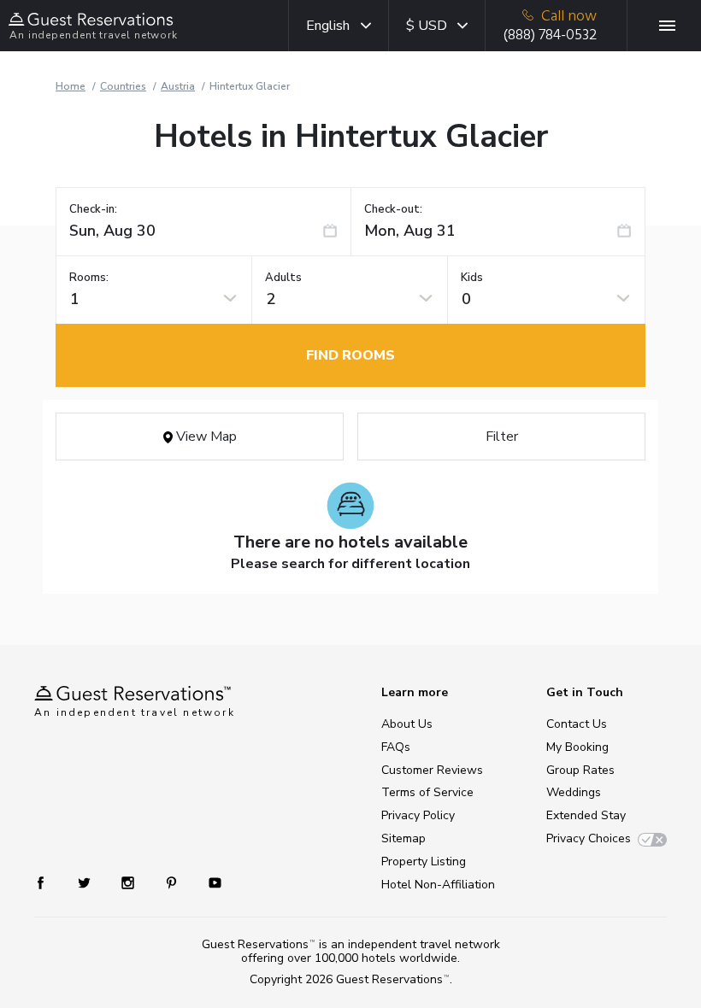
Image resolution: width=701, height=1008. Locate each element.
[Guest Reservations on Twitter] (86, 882)
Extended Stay (586, 815)
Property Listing (423, 861)
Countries (123, 86)
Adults (283, 278)
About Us (407, 724)
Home (70, 86)
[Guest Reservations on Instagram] (129, 882)
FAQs (395, 747)
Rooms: (89, 278)
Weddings (573, 792)
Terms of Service (427, 792)
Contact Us (576, 724)
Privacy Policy (418, 815)
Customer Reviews (432, 770)
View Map (205, 436)
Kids (472, 278)
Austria (178, 86)
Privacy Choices (588, 838)
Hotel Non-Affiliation (438, 884)
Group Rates (580, 770)
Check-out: (393, 209)
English (328, 25)
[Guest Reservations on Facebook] (49, 882)
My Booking (577, 747)
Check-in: (93, 209)
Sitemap (403, 838)
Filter (502, 436)
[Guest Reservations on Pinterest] (173, 882)
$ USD (426, 25)
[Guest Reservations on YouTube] (208, 882)
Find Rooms (350, 355)
